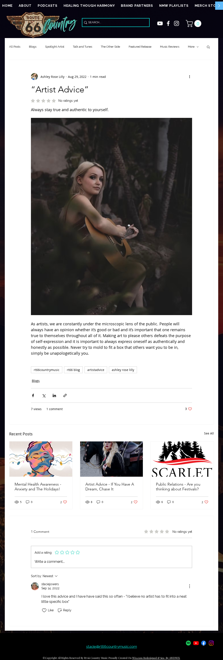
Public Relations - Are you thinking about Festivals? (178, 486)
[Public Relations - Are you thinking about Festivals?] (182, 459)
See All (209, 433)
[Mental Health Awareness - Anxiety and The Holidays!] (40, 459)
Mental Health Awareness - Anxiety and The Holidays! (38, 486)
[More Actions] (189, 586)
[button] (194, 23)
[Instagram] (211, 643)
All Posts (14, 46)
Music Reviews (169, 46)
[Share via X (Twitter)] (44, 395)
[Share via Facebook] (33, 395)
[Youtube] (196, 643)
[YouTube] (160, 23)
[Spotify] (188, 643)
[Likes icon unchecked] (44, 610)
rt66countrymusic (46, 370)
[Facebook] (203, 643)
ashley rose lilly (123, 370)
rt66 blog (73, 370)
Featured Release (140, 46)
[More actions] (189, 76)
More (191, 46)
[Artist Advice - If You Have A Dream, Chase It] (111, 459)
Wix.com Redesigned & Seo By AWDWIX (156, 658)
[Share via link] (65, 395)
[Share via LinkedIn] (54, 395)
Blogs (32, 46)
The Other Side (110, 46)
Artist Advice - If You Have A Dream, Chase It (109, 486)
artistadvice (95, 370)
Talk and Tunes (82, 46)
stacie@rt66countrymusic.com (111, 646)
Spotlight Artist (54, 46)
